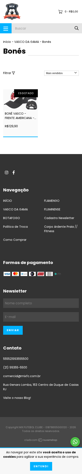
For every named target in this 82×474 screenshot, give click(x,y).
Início (7, 42)
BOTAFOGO (11, 218)
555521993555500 (15, 359)
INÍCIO (7, 201)
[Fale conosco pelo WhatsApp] (75, 442)
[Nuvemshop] (41, 441)
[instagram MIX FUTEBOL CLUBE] (6, 173)
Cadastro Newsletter (59, 218)
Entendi (41, 466)
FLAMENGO (52, 201)
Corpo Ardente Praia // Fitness (61, 229)
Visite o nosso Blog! (17, 398)
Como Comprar (14, 240)
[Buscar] (76, 28)
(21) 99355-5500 (15, 367)
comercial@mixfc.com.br (22, 376)
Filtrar (7, 73)
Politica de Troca (15, 227)
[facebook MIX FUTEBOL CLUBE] (14, 173)
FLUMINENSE (52, 209)
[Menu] (6, 28)
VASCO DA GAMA (26, 42)
